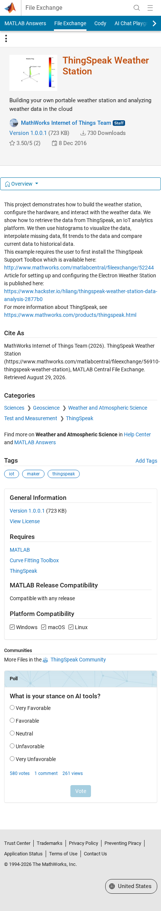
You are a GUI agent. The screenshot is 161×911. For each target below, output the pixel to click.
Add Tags (146, 461)
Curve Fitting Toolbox (34, 560)
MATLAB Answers (25, 23)
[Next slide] (148, 23)
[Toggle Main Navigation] (150, 8)
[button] (83, 133)
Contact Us (95, 854)
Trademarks (50, 843)
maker (33, 474)
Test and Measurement (31, 418)
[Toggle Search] (136, 8)
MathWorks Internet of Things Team (66, 123)
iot (11, 474)
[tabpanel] (80, 507)
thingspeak (63, 474)
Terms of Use (63, 854)
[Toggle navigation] (6, 39)
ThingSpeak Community (78, 660)
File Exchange (43, 8)
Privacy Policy (83, 843)
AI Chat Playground (137, 23)
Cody (100, 23)
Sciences (14, 408)
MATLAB (20, 550)
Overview (22, 184)
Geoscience (47, 408)
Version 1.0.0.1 (28, 133)
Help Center (137, 434)
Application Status (23, 854)
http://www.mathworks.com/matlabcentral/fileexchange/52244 (79, 268)
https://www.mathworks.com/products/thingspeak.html (70, 315)
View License (25, 521)
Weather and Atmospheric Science (107, 408)
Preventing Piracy (122, 843)
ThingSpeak (79, 418)
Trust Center (17, 843)
